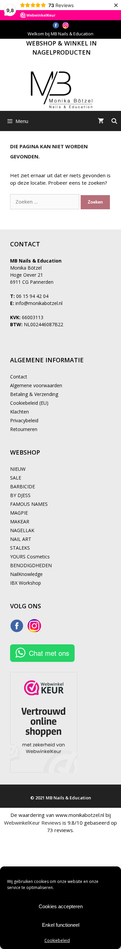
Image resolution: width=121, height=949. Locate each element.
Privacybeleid (24, 420)
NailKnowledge (26, 574)
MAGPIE (19, 513)
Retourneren (23, 429)
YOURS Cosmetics (30, 556)
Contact (18, 376)
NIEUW (18, 469)
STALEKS (20, 548)
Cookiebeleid (57, 940)
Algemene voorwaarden (36, 385)
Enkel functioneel (60, 925)
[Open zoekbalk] (114, 121)
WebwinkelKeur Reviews (32, 822)
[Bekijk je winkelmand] (100, 121)
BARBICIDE (22, 486)
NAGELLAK (22, 530)
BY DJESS (20, 495)
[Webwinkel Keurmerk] (43, 723)
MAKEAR (19, 521)
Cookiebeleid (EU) (29, 403)
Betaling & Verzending (34, 394)
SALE (15, 477)
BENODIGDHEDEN (31, 565)
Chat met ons (49, 653)
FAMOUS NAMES (29, 504)
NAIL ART (20, 539)
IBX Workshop (25, 583)
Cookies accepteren (61, 906)
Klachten (19, 411)
